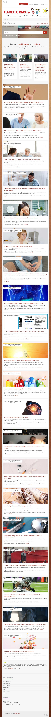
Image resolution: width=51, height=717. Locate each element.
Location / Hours (44, 4)
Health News (10, 35)
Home (38, 23)
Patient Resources (6, 685)
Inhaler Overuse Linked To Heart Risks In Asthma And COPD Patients (22, 131)
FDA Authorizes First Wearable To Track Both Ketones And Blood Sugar (23, 102)
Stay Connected (6, 687)
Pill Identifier (37, 4)
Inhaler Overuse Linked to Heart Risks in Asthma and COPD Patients (9, 67)
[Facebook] (4, 2)
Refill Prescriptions (7, 681)
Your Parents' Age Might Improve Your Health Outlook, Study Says (22, 159)
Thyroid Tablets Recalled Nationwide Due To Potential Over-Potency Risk (24, 331)
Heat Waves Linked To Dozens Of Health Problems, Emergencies (21, 360)
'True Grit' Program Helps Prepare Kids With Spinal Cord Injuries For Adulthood (25, 565)
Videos (18, 35)
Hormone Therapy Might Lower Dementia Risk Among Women (21, 218)
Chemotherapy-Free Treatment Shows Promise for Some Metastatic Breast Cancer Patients (40, 67)
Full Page (10, 109)
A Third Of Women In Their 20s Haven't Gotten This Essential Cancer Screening (25, 274)
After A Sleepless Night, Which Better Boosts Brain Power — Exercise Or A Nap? (25, 624)
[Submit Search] (45, 32)
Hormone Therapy (23, 4)
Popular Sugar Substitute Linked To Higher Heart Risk (18, 506)
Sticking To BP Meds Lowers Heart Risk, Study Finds (18, 246)
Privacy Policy (6, 693)
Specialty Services (6, 683)
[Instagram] (6, 2)
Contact (4, 689)
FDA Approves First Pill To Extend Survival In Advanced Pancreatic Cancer (23, 303)
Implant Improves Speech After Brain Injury (16, 417)
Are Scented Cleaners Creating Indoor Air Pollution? (25, 66)
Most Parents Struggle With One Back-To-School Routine (19, 651)
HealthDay (11, 668)
